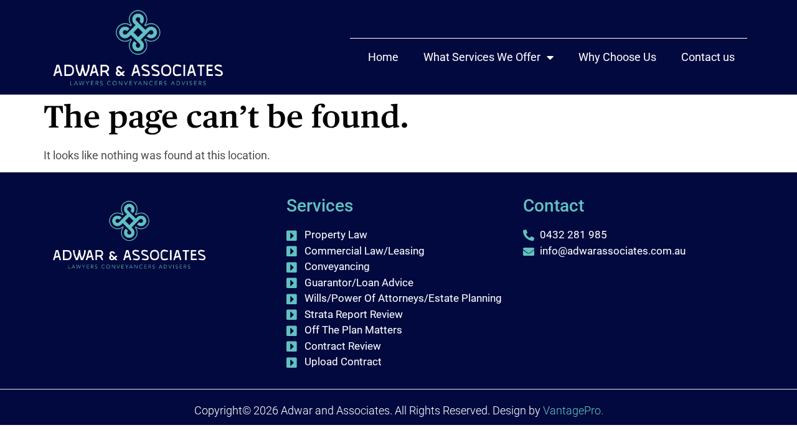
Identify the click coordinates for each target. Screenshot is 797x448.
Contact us (708, 56)
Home (383, 56)
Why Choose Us (617, 56)
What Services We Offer (481, 56)
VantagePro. (573, 410)
